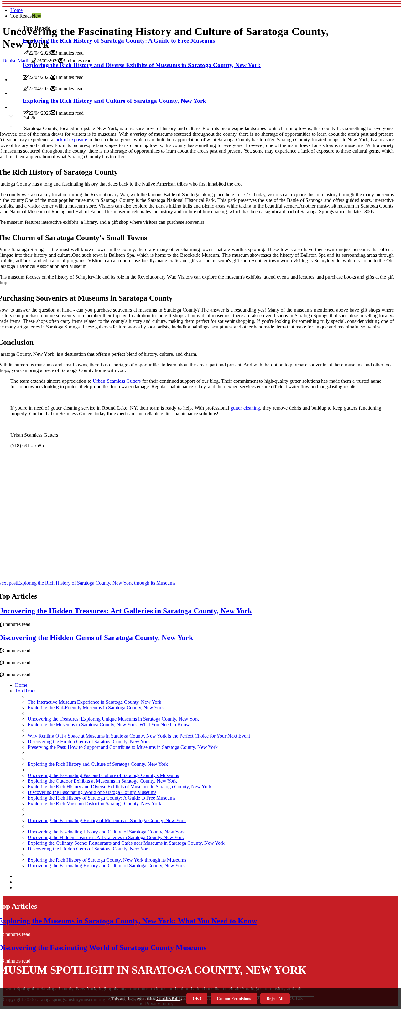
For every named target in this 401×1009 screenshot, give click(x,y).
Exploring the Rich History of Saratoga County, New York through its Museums (107, 860)
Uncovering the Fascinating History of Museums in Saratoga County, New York (107, 820)
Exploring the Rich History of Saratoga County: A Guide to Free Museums (119, 40)
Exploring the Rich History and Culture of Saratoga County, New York (98, 764)
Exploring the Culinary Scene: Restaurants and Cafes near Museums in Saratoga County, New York (126, 843)
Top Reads (25, 690)
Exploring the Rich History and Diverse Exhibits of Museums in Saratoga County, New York (119, 786)
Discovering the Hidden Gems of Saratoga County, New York (89, 741)
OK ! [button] (197, 998)
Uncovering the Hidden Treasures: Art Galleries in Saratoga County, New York (106, 837)
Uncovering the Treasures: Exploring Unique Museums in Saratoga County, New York (113, 719)
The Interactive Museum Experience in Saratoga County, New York (94, 702)
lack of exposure (71, 139)
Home (16, 10)
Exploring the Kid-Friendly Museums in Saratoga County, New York (96, 707)
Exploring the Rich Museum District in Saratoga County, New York (94, 803)
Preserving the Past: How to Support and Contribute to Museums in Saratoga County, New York (123, 747)
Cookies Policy (169, 998)
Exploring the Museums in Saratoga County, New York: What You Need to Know (109, 724)
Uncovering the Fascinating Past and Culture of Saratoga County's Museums (103, 775)
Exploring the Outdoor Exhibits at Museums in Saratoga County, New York (102, 781)
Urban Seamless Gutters (117, 381)
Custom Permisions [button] (234, 998)
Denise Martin (17, 60)
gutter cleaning (245, 408)
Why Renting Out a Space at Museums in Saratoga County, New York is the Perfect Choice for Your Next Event (139, 735)
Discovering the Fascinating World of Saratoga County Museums (92, 792)
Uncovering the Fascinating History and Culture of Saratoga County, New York (106, 831)
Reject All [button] (275, 998)
